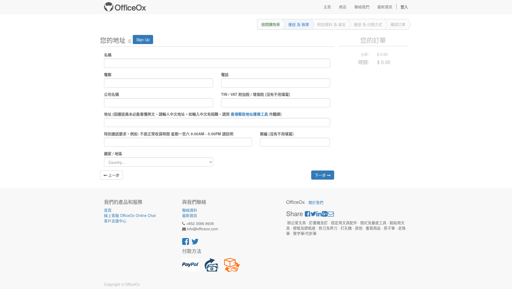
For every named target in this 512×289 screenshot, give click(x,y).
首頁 (107, 210)
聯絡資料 (189, 210)
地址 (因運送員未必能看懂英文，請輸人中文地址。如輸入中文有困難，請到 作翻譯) (193, 114)
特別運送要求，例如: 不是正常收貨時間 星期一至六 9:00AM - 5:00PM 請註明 (168, 133)
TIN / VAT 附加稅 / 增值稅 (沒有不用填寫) (255, 94)
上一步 (113, 175)
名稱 (107, 54)
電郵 (107, 74)
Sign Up (143, 39)
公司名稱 (111, 94)
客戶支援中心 (115, 220)
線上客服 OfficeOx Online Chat (130, 215)
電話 (225, 74)
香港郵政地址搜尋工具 (249, 114)
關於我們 (316, 202)
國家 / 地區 (113, 153)
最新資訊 (189, 215)
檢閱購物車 (270, 24)
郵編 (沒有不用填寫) (277, 133)
